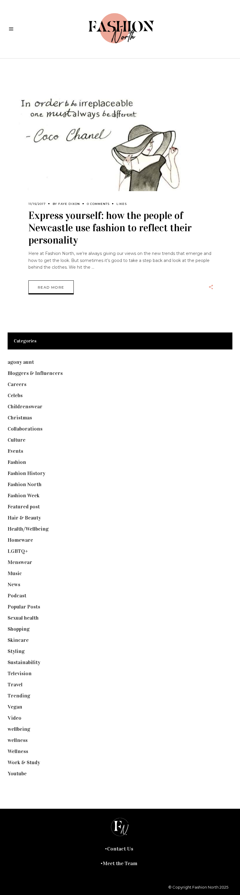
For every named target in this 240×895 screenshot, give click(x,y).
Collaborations (25, 429)
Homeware (20, 540)
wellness (18, 740)
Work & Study (24, 762)
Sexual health (23, 618)
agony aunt (21, 362)
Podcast (17, 595)
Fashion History (26, 473)
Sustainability (24, 662)
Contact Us (120, 849)
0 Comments (98, 204)
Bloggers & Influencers (35, 373)
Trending (19, 695)
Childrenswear (25, 406)
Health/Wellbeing (28, 529)
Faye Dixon (69, 204)
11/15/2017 (37, 204)
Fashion (17, 462)
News (14, 584)
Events (15, 451)
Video (14, 718)
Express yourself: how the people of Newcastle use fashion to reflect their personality (110, 227)
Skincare (18, 640)
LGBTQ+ (18, 551)
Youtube (17, 773)
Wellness (18, 751)
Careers (17, 384)
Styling (16, 651)
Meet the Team (120, 863)
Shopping (19, 629)
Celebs (15, 395)
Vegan (15, 707)
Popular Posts (24, 606)
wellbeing (19, 729)
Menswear (20, 562)
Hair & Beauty (24, 518)
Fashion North (25, 484)
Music (15, 573)
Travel (15, 684)
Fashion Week (24, 495)
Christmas (20, 417)
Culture (16, 440)
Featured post (24, 506)
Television (20, 673)
